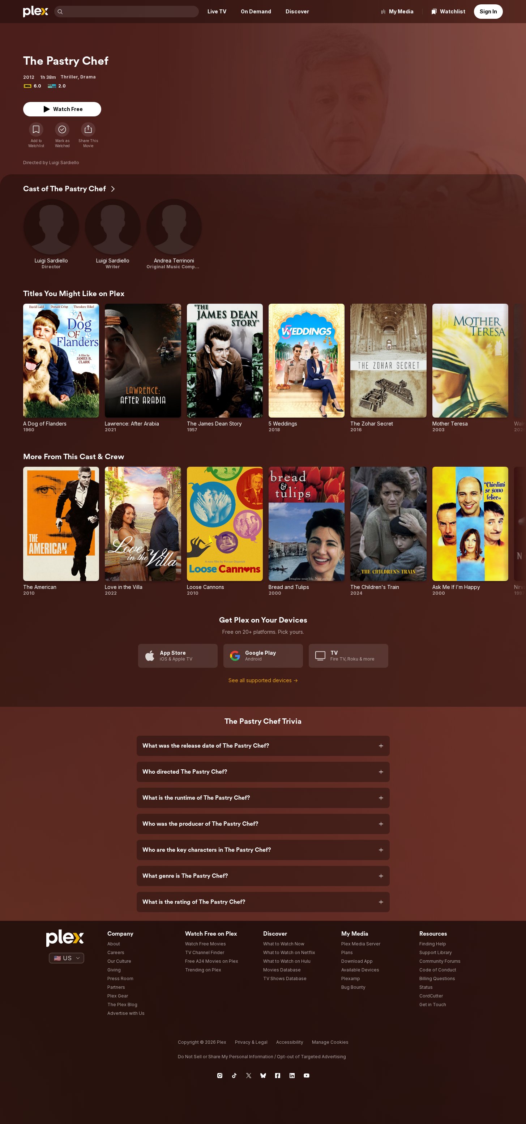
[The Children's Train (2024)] (388, 531)
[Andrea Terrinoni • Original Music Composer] (174, 234)
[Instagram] (220, 1075)
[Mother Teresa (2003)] (470, 368)
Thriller (69, 77)
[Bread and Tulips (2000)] (307, 531)
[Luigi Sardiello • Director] (51, 234)
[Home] (35, 11)
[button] (88, 135)
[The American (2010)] (61, 531)
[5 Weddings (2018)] (307, 368)
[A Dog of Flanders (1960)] (61, 368)
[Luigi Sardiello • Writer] (113, 234)
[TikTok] (234, 1075)
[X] (248, 1075)
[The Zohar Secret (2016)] (388, 368)
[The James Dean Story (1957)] (225, 368)
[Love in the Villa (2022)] (143, 531)
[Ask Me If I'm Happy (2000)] (470, 531)
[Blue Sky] (263, 1075)
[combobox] (131, 11)
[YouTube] (306, 1075)
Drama (88, 77)
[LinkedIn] (292, 1075)
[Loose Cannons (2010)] (225, 531)
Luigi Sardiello (64, 162)
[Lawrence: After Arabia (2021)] (143, 368)
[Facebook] (277, 1075)
